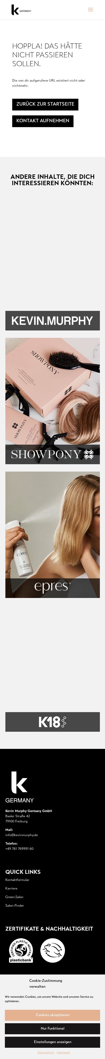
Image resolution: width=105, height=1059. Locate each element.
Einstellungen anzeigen (52, 1042)
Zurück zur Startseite (45, 104)
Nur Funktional (52, 1029)
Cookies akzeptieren (52, 1015)
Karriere (11, 888)
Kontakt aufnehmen (42, 121)
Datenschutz (46, 1052)
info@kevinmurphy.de (21, 835)
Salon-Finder (14, 906)
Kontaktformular (17, 880)
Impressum (63, 1052)
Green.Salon (14, 897)
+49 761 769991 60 (19, 849)
